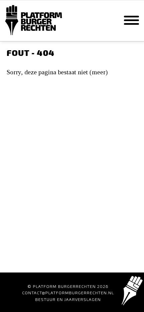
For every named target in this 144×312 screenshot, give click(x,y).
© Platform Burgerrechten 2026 (68, 286)
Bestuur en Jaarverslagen (68, 299)
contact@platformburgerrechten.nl (68, 292)
